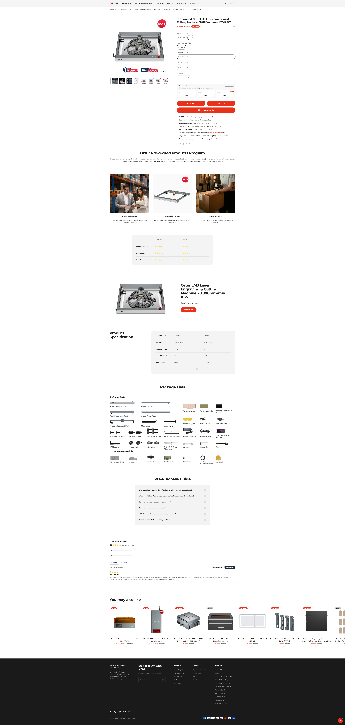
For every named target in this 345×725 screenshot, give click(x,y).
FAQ (194, 676)
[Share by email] (192, 143)
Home (112, 9)
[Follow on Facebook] (111, 711)
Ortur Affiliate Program (223, 680)
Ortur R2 (160, 3)
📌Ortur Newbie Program (144, 3)
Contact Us (197, 680)
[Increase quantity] (188, 77)
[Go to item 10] (151, 81)
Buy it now (221, 103)
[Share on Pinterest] (189, 143)
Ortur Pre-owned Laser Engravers (127, 9)
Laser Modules (179, 673)
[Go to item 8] (136, 81)
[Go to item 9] (144, 81)
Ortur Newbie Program (223, 687)
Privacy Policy (219, 700)
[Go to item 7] (129, 81)
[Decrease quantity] (179, 77)
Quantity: (180, 73)
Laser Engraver (179, 670)
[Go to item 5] (115, 81)
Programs (180, 3)
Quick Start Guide (199, 670)
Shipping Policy (220, 697)
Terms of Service (220, 690)
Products (125, 3)
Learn (169, 3)
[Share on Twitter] (186, 143)
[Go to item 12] (165, 81)
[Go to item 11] (158, 81)
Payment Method (221, 703)
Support (193, 3)
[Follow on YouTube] (124, 711)
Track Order (197, 673)
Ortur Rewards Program (223, 676)
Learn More (188, 310)
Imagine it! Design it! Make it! (128, 718)
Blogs (217, 673)
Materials (177, 680)
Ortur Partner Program (223, 683)
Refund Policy (220, 693)
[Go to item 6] (122, 81)
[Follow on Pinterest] (120, 711)
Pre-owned (178, 683)
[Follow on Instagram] (115, 711)
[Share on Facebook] (183, 143)
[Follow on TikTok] (129, 711)
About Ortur (219, 670)
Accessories (178, 676)
